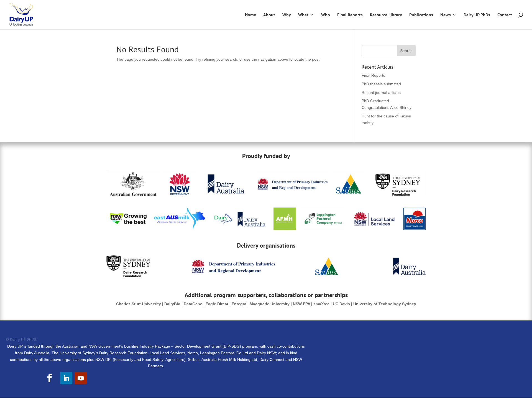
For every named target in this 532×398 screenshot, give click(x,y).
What (303, 15)
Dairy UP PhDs (477, 15)
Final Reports (350, 15)
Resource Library (386, 15)
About (269, 15)
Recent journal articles (381, 92)
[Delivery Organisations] (266, 276)
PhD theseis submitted (381, 84)
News (445, 15)
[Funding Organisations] (266, 229)
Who (325, 15)
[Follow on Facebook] (49, 378)
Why (286, 15)
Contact (504, 15)
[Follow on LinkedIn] (66, 378)
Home (250, 15)
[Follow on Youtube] (81, 378)
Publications (421, 15)
